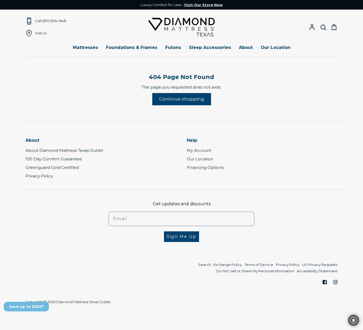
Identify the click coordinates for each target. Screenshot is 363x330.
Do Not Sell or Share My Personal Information (255, 271)
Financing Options (205, 167)
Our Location (275, 47)
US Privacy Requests (319, 264)
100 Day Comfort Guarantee (54, 158)
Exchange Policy (227, 264)
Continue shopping (181, 99)
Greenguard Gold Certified (52, 167)
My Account (199, 150)
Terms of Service (258, 264)
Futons (173, 47)
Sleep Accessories (210, 47)
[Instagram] (335, 282)
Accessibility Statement (317, 271)
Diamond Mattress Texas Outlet (83, 302)
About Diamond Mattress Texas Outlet (64, 150)
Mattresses (85, 47)
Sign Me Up (181, 236)
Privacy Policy (39, 175)
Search (204, 264)
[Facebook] (324, 282)
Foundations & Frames (131, 47)
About (246, 47)
